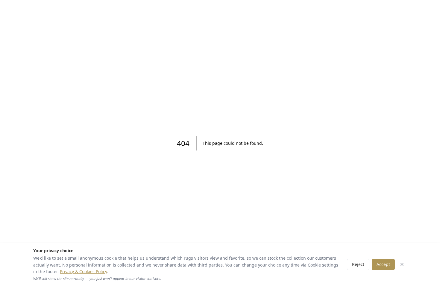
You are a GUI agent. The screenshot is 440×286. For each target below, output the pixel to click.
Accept (383, 264)
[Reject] (402, 264)
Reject (358, 264)
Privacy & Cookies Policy (83, 271)
